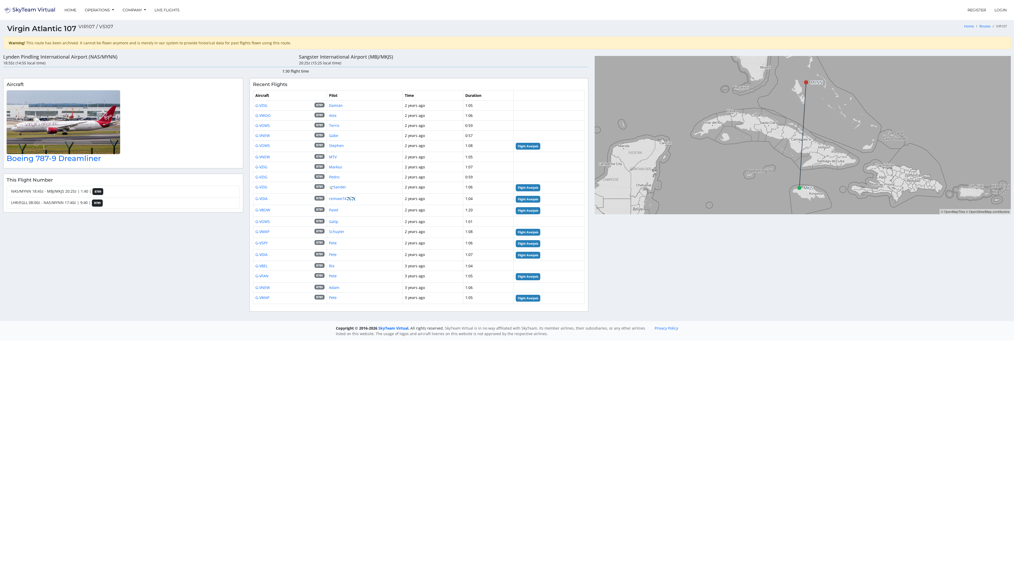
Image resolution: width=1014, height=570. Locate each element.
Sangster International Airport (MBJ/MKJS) (346, 57)
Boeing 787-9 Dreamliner (54, 158)
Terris (334, 125)
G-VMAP (262, 231)
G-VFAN (262, 275)
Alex (332, 115)
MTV (333, 156)
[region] (803, 135)
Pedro (334, 176)
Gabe (333, 135)
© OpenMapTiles (953, 211)
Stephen (336, 145)
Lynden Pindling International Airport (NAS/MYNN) (60, 57)
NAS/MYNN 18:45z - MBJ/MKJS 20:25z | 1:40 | (56, 191)
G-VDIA (261, 198)
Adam (334, 287)
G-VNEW (262, 135)
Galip (333, 221)
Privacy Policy (666, 328)
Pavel (333, 209)
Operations (98, 10)
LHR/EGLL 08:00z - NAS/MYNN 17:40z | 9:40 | (56, 202)
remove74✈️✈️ (342, 198)
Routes (984, 26)
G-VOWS (262, 125)
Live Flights (167, 10)
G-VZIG (261, 105)
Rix (331, 265)
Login (1000, 10)
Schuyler (336, 231)
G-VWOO (263, 115)
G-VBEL (261, 265)
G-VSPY (261, 242)
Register (977, 10)
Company (133, 10)
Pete (333, 242)
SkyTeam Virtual (393, 328)
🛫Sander (337, 186)
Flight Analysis (528, 146)
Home (70, 10)
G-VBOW (262, 209)
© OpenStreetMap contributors (988, 211)
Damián (336, 105)
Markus (335, 166)
